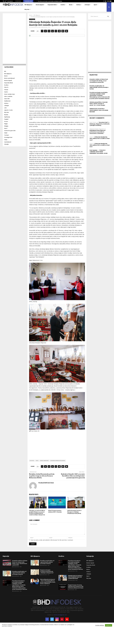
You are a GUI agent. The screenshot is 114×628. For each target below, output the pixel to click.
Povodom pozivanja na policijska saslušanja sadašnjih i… (51, 1)
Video (5, 139)
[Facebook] (47, 619)
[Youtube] (67, 619)
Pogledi (6, 119)
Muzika (6, 114)
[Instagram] (57, 619)
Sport (95, 4)
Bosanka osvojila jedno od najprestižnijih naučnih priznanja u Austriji (99, 87)
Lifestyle (87, 4)
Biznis (70, 4)
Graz (37, 460)
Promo (6, 121)
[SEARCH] (108, 16)
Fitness (6, 89)
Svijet (5, 132)
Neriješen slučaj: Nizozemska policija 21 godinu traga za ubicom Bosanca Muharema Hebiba (41, 476)
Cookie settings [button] (99, 625)
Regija (6, 123)
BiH (5, 71)
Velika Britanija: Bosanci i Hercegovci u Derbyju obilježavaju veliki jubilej (74, 512)
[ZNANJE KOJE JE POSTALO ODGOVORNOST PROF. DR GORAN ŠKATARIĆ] (63, 578)
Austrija (32, 460)
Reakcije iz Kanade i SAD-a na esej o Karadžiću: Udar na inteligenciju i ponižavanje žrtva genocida (73, 476)
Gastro (6, 91)
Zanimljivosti (7, 142)
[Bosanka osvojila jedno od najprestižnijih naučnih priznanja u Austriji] (7, 573)
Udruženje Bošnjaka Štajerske (57, 460)
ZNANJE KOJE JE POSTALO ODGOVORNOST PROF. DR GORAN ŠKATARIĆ (99, 110)
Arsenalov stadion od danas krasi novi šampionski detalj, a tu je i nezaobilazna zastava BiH (99, 81)
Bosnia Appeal (40, 4)
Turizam (6, 135)
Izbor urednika (8, 96)
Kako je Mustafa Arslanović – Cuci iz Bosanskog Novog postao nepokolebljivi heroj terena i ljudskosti (47, 581)
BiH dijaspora (28, 4)
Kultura (78, 4)
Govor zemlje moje (9, 94)
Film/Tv (6, 87)
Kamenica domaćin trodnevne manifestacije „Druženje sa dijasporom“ (47, 571)
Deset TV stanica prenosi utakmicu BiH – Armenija (55, 511)
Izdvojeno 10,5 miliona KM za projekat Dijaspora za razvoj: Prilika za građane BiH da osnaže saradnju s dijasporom (37, 512)
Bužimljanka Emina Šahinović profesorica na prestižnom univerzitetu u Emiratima (97, 132)
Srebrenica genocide (9, 130)
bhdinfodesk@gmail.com (60, 614)
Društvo (63, 4)
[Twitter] (52, 619)
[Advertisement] (57, 444)
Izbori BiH (7, 98)
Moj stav (27, 9)
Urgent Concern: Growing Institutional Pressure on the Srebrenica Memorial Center (75, 586)
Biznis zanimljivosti (9, 78)
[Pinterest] (62, 619)
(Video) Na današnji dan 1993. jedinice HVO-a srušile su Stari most (100, 138)
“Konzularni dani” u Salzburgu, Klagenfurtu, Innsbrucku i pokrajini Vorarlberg (100, 124)
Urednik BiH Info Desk (36, 27)
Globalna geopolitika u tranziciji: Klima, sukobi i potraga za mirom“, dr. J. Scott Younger (99, 103)
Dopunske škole (52, 4)
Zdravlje (6, 144)
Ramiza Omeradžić (44, 460)
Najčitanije (7, 117)
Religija (6, 126)
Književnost (7, 101)
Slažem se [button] (108, 625)
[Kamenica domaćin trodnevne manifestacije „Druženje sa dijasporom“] (35, 572)
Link (5, 107)
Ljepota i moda (8, 110)
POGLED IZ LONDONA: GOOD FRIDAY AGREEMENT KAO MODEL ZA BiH (98, 152)
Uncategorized (8, 137)
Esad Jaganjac (93, 150)
